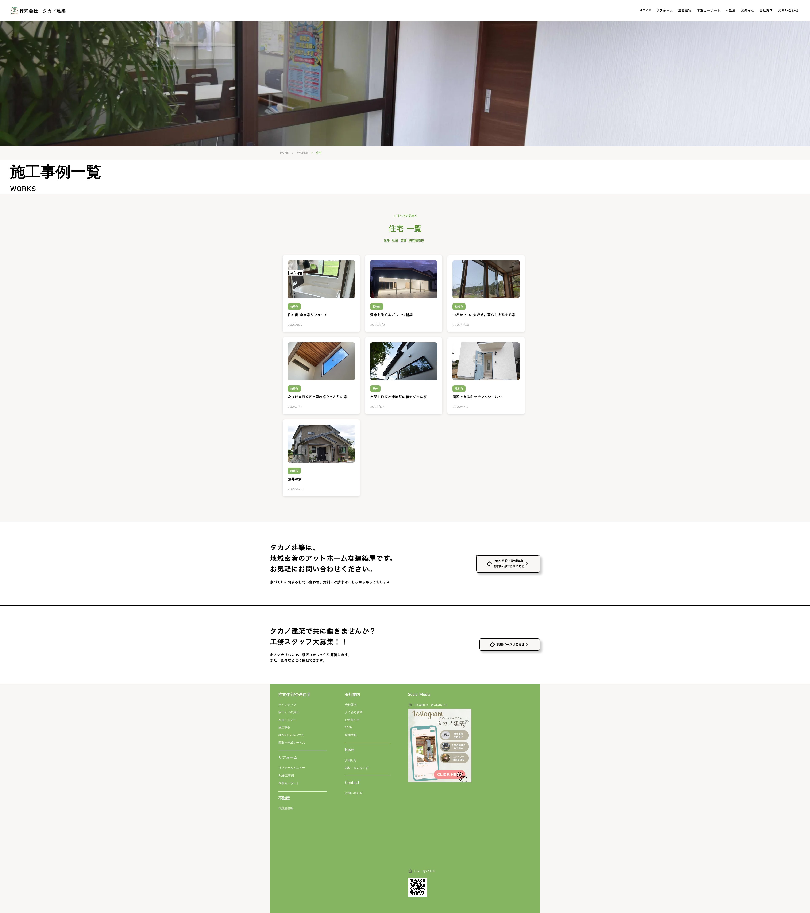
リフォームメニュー (291, 767)
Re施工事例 (286, 775)
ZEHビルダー (287, 719)
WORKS (302, 152)
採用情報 (351, 735)
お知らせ (748, 10)
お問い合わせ (354, 793)
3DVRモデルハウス (291, 735)
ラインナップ (287, 704)
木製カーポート (709, 10)
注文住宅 (685, 10)
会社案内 (766, 10)
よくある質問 (354, 712)
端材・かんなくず (357, 768)
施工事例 (284, 727)
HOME (645, 10)
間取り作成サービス (291, 742)
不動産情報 (285, 808)
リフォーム (664, 10)
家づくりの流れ (288, 712)
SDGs (348, 727)
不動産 (731, 10)
